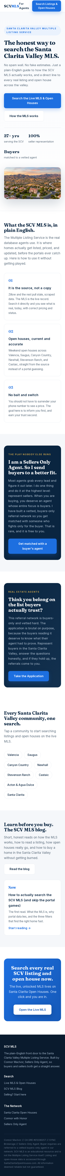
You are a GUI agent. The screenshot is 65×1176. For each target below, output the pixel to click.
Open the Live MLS (32, 1009)
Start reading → (19, 928)
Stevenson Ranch (18, 775)
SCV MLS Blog (13, 1088)
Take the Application (29, 676)
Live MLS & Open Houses (20, 1083)
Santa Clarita (15, 795)
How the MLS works (24, 116)
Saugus (32, 755)
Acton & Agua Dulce (20, 785)
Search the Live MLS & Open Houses (32, 100)
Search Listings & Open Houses (46, 6)
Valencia (13, 755)
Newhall (42, 765)
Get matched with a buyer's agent (32, 546)
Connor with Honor (15, 1118)
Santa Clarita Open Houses (20, 1112)
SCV (11, 6)
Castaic (44, 775)
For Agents (24, 6)
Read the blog (19, 869)
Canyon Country (18, 765)
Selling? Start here (15, 1094)
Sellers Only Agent (15, 1124)
